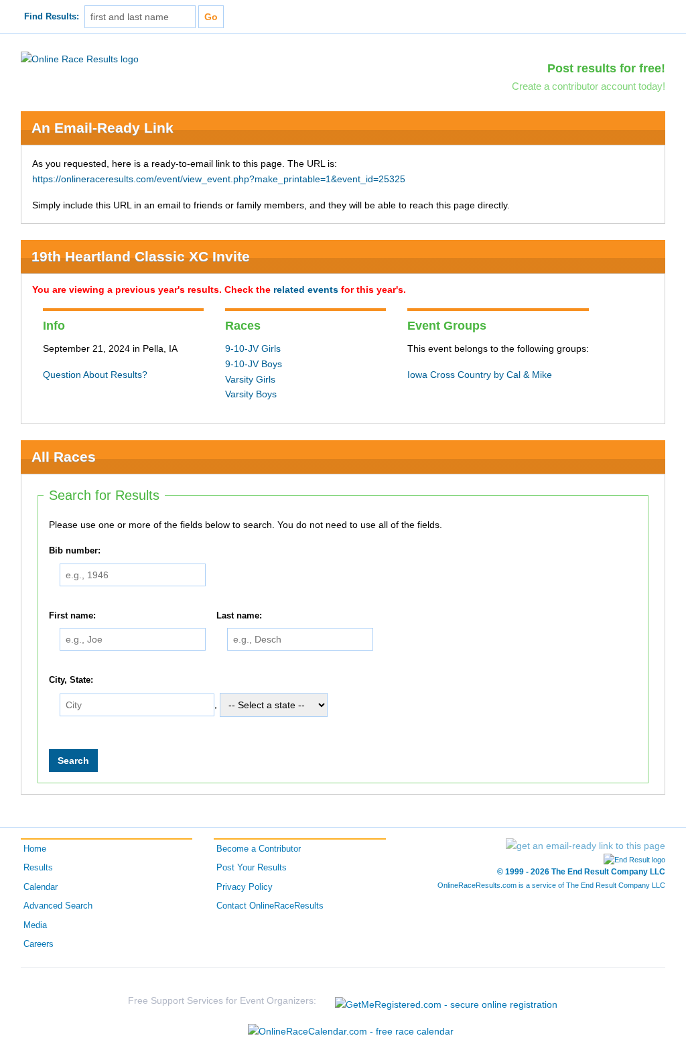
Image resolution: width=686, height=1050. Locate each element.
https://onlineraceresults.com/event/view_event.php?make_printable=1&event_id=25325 (218, 179)
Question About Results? (95, 374)
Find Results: (51, 16)
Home (34, 849)
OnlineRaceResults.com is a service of (551, 885)
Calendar (40, 887)
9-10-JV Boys (253, 363)
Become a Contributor (258, 849)
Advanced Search (57, 906)
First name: (72, 615)
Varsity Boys (251, 394)
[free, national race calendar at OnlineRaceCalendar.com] (351, 1031)
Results (38, 867)
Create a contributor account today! (588, 86)
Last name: (239, 615)
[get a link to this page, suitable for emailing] (585, 845)
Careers (38, 944)
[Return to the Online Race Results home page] (80, 58)
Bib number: (74, 550)
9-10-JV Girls (253, 348)
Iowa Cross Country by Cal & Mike (479, 374)
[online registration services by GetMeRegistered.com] (446, 1000)
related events (305, 289)
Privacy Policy (244, 887)
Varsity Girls (250, 379)
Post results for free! (606, 68)
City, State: (71, 680)
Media (35, 925)
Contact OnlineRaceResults (270, 906)
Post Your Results (251, 867)
